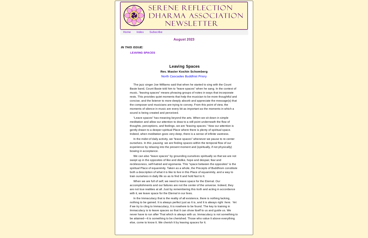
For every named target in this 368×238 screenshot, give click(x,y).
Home (127, 31)
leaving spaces (142, 52)
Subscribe (156, 31)
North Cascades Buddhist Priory (184, 76)
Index (140, 31)
